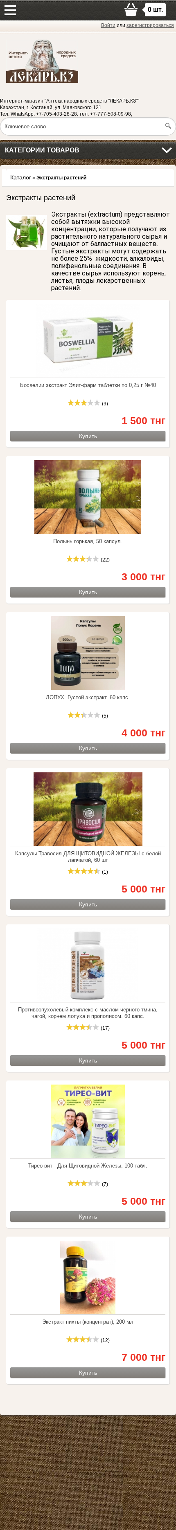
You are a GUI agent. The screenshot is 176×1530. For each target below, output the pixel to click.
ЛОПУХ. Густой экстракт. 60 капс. (88, 697)
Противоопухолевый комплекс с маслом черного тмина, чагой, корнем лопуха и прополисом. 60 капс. (88, 1013)
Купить (88, 436)
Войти (108, 25)
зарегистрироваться (150, 25)
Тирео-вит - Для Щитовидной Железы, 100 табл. (87, 1166)
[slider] (84, 402)
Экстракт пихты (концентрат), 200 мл (87, 1322)
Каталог (20, 177)
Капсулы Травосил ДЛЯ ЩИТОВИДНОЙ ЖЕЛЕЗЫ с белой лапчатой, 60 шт (88, 856)
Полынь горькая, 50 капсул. (87, 541)
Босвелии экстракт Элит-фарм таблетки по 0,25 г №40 (88, 385)
